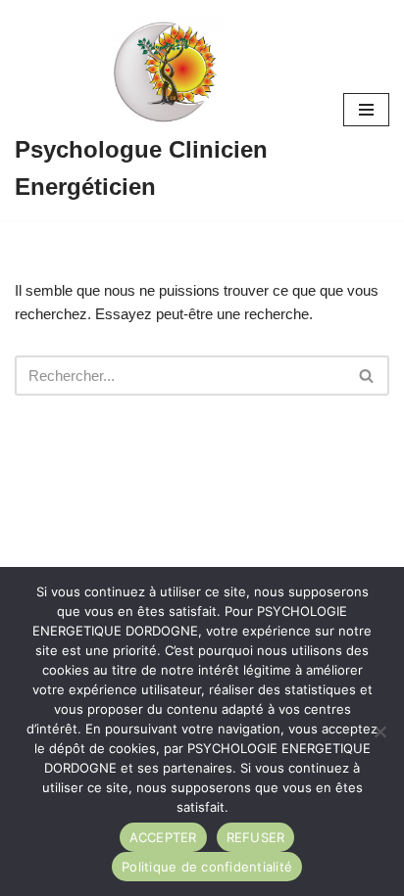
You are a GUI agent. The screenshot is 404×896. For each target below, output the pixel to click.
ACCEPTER (163, 837)
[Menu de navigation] (366, 109)
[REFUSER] (379, 731)
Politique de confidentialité (207, 866)
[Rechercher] (367, 375)
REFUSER (256, 837)
